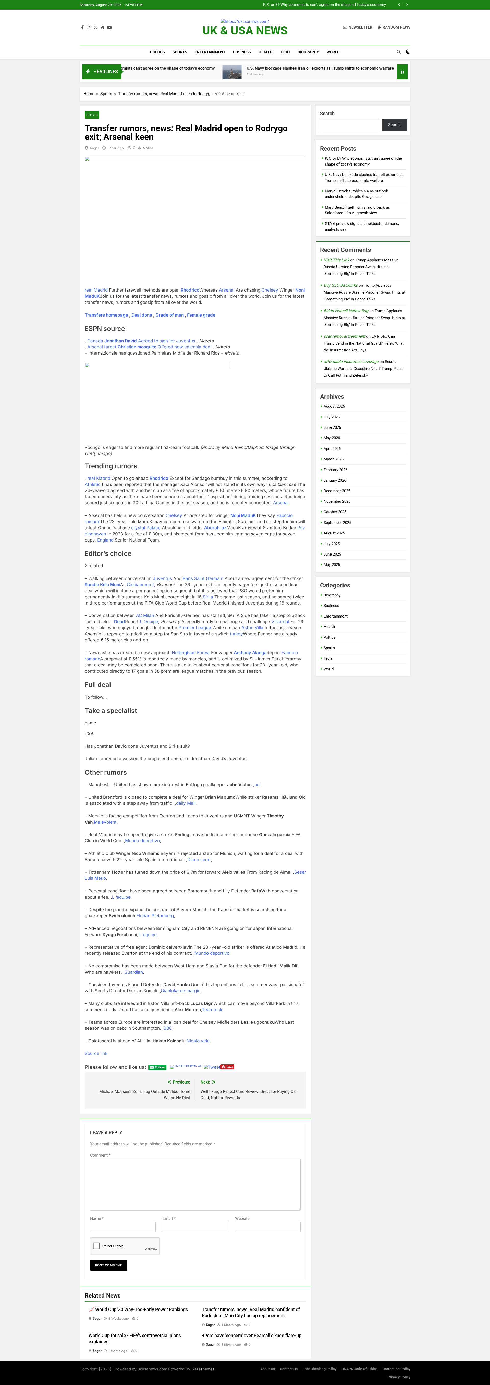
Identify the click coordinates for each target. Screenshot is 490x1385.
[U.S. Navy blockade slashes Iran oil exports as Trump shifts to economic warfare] (126, 74)
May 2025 (332, 564)
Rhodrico (190, 290)
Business (242, 52)
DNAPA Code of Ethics (359, 1369)
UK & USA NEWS (245, 30)
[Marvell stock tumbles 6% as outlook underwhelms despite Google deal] (305, 74)
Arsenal (227, 290)
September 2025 (337, 522)
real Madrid (96, 290)
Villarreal (280, 621)
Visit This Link (336, 260)
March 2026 (334, 459)
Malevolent (105, 822)
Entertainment (210, 52)
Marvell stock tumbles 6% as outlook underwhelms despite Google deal (386, 68)
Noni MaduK (243, 515)
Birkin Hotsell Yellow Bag (346, 310)
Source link (96, 1053)
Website (242, 1218)
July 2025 (332, 544)
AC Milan (145, 615)
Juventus (162, 578)
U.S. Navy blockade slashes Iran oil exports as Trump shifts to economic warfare (317, 5)
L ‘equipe (149, 621)
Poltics (157, 52)
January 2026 (335, 480)
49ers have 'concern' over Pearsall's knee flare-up (251, 1335)
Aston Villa (252, 627)
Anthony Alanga (250, 652)
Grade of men (169, 315)
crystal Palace (146, 527)
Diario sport (199, 859)
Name (97, 1218)
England (105, 540)
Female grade (201, 315)
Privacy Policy (399, 1377)
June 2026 (332, 427)
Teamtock (212, 1009)
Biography (308, 52)
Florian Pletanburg (155, 915)
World (333, 52)
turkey (236, 633)
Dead (119, 621)
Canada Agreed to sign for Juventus (141, 340)
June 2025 (332, 554)
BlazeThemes (202, 1369)
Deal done (141, 315)
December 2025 (337, 491)
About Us (267, 1369)
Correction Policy (396, 1369)
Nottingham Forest (191, 652)
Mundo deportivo (142, 840)
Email (169, 1218)
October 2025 (335, 512)
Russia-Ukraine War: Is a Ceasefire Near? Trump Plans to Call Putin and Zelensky (363, 368)
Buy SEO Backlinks (341, 285)
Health (266, 52)
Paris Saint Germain (203, 578)
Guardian (133, 972)
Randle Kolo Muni (102, 584)
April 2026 (332, 448)
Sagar (94, 147)
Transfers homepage (106, 315)
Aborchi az (215, 527)
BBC (168, 1028)
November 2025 (337, 501)
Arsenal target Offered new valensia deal (149, 346)
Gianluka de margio (180, 990)
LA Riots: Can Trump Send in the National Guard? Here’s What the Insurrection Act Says (364, 343)
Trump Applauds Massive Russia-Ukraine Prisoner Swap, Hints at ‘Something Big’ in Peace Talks (361, 267)
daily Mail (185, 803)
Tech (285, 52)
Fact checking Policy (319, 1369)
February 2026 (335, 470)
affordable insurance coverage (351, 361)
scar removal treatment (344, 336)
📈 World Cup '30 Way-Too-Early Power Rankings (138, 1309)
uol (257, 784)
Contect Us (289, 1369)
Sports (180, 52)
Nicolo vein (198, 1040)
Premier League (195, 627)
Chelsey (270, 290)
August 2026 (334, 406)
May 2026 (332, 438)
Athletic (93, 484)
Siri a (208, 596)
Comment (100, 1155)
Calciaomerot (140, 584)
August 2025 (334, 533)
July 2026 (332, 417)
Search (327, 113)
